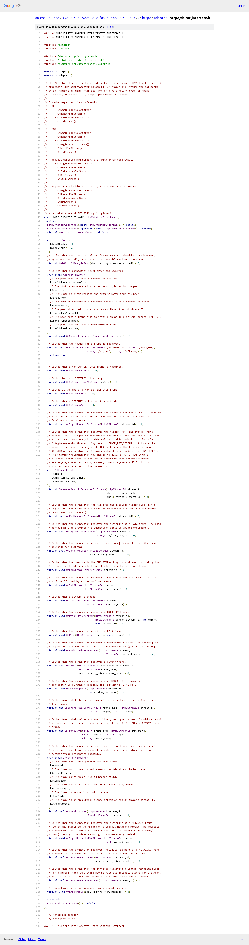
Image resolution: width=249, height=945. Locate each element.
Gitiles (22, 939)
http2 (146, 18)
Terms (42, 939)
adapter (160, 18)
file (110, 26)
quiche (40, 18)
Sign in (241, 5)
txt (234, 939)
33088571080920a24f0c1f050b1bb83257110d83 (98, 18)
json (242, 939)
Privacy (32, 939)
